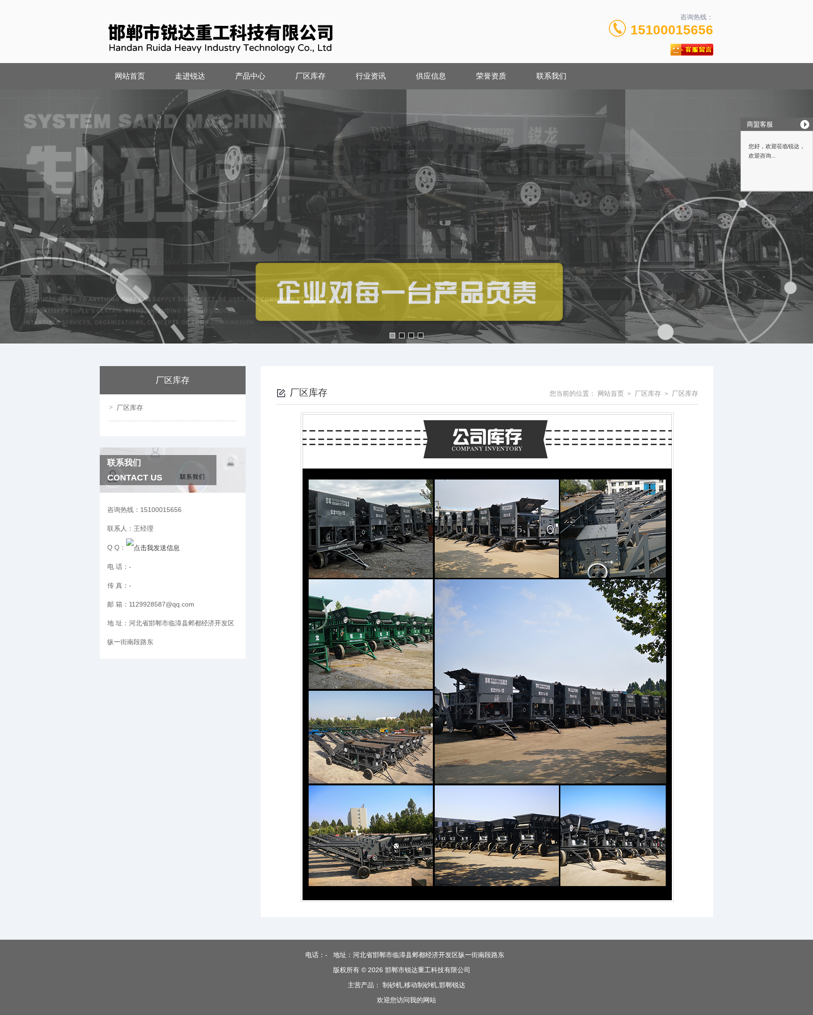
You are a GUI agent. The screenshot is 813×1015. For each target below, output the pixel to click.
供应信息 (431, 76)
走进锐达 (190, 76)
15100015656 (671, 30)
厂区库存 (310, 76)
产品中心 (250, 76)
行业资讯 (371, 76)
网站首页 (130, 76)
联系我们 (551, 76)
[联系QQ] (153, 547)
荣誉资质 (491, 76)
